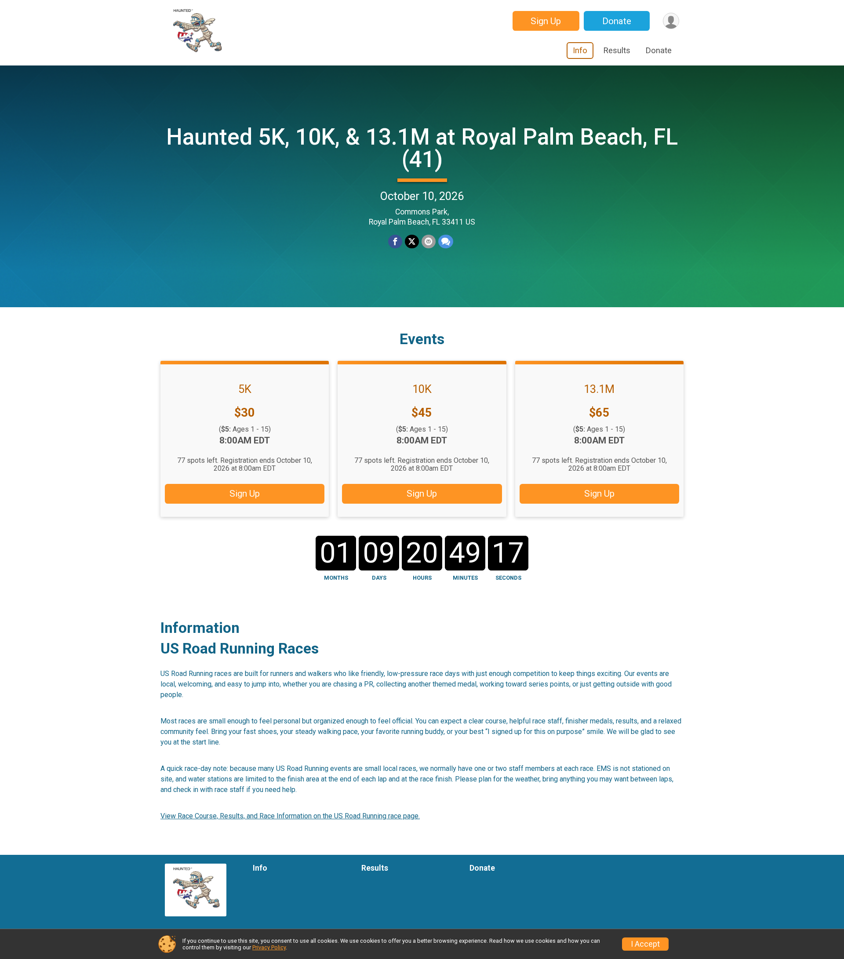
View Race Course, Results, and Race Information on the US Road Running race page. (290, 816)
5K (244, 389)
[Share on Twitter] (412, 242)
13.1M (599, 389)
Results (616, 50)
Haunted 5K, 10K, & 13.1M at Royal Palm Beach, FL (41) (422, 148)
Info (580, 50)
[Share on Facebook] (395, 242)
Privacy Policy (269, 947)
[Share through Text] (445, 242)
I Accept (645, 944)
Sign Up (546, 21)
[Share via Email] (429, 242)
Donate (616, 21)
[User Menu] (671, 21)
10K (422, 389)
